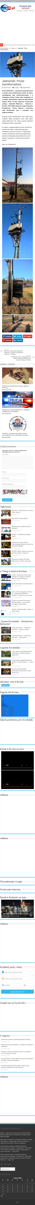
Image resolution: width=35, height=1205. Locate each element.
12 (12, 1187)
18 (7, 1189)
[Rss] (16, 1202)
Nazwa (4, 472)
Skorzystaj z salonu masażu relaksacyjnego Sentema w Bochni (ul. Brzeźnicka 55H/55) (22, 544)
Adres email (5, 478)
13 (17, 1187)
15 (27, 1187)
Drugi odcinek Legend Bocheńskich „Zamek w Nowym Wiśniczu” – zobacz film (22, 661)
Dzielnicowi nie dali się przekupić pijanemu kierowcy (16, 1039)
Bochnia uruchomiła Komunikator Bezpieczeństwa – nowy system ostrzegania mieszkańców (21, 602)
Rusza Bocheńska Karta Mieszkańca (22, 583)
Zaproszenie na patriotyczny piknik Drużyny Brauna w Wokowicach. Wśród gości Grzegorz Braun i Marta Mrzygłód (15, 1134)
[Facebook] (18, 1202)
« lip (1, 1196)
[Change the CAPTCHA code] (26, 491)
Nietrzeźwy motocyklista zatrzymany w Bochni (13, 1139)
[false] (32, 975)
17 (3, 1189)
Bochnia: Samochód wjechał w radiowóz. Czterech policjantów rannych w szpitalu (13, 352)
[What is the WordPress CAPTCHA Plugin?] (13, 491)
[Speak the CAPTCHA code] (26, 493)
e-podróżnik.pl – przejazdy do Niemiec (9, 996)
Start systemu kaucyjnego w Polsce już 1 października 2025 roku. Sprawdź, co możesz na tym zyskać (22, 593)
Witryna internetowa (7, 484)
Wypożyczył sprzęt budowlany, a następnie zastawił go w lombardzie (16, 410)
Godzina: (5, 685)
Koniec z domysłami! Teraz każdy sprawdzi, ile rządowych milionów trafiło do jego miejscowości (21, 576)
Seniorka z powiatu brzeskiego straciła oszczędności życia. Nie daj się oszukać (15, 434)
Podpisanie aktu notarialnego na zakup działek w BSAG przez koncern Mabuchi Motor (21, 358)
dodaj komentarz (26, 87)
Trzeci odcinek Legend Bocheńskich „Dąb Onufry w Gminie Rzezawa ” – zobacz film (22, 653)
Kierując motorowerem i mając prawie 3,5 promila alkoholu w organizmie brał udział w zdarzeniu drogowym (16, 1141)
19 (12, 1189)
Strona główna (4, 48)
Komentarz (5, 454)
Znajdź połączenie (16, 992)
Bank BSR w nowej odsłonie (20, 518)
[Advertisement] (17, 32)
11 (7, 1187)
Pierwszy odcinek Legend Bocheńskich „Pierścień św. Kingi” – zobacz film (22, 670)
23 (32, 1189)
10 (3, 1187)
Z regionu (12, 48)
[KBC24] (17, 8)
